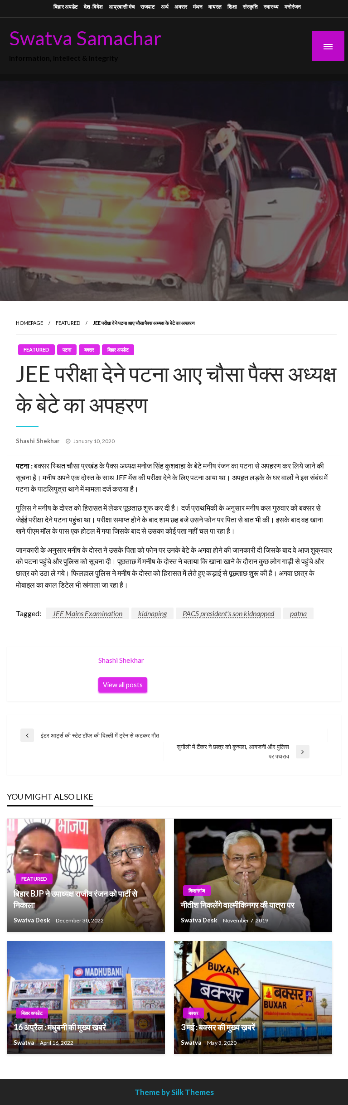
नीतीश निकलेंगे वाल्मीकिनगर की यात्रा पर (238, 905)
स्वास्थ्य (271, 6)
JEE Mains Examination (87, 613)
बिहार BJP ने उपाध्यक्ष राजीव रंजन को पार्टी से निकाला (75, 899)
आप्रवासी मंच (122, 6)
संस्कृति (250, 6)
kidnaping (152, 613)
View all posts (123, 685)
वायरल (215, 6)
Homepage (29, 323)
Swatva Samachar (85, 37)
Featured (68, 323)
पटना (67, 349)
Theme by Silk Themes (174, 1092)
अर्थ (165, 6)
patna (298, 613)
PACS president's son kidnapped (228, 613)
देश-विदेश (93, 6)
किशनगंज (196, 890)
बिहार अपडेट (65, 6)
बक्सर (89, 349)
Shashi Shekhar (38, 440)
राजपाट (147, 6)
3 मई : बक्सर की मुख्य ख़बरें (218, 1027)
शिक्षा (232, 6)
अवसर (180, 6)
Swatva (24, 1042)
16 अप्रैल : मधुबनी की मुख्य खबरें (60, 1027)
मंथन (198, 6)
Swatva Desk (32, 920)
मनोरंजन (293, 6)
